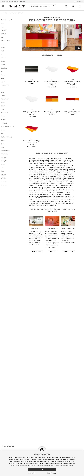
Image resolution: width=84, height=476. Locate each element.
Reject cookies (32, 473)
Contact (16, 1)
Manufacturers (9, 1)
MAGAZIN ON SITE (36, 228)
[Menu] (3, 6)
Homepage (4, 12)
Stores (3, 1)
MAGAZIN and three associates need (21, 458)
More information (51, 473)
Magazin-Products (52, 228)
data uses (62, 458)
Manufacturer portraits (14, 12)
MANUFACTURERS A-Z (68, 228)
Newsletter (22, 1)
